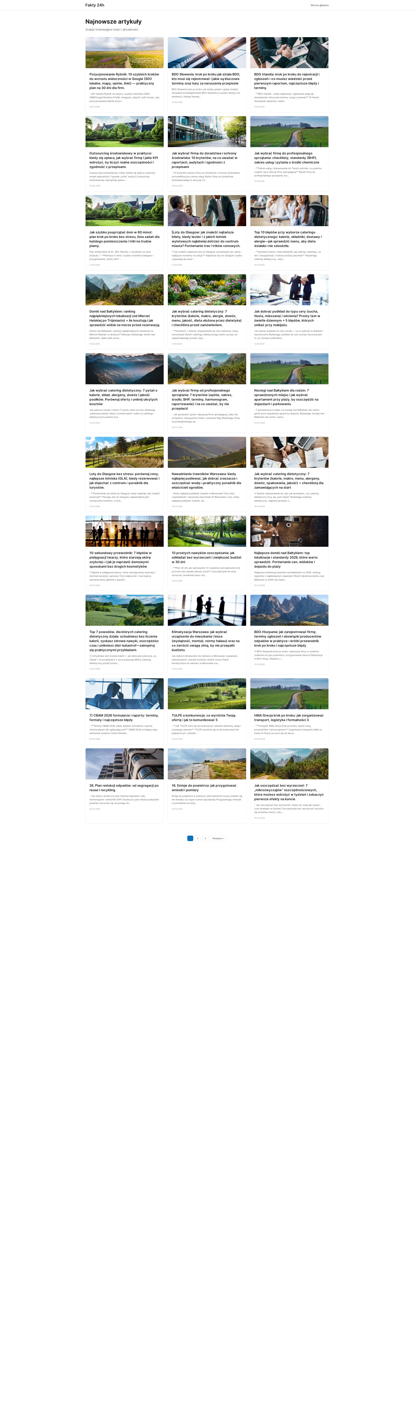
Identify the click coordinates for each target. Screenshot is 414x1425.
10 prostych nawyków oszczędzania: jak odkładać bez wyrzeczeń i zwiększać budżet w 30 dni (206, 557)
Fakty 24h (94, 5)
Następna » (218, 838)
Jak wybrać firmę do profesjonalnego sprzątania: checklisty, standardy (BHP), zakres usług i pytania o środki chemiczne (286, 157)
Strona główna (320, 5)
